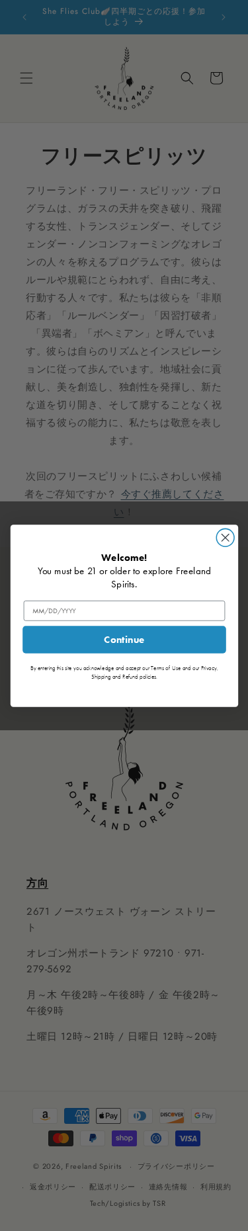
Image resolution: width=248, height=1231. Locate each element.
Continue (124, 639)
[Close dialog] (225, 537)
